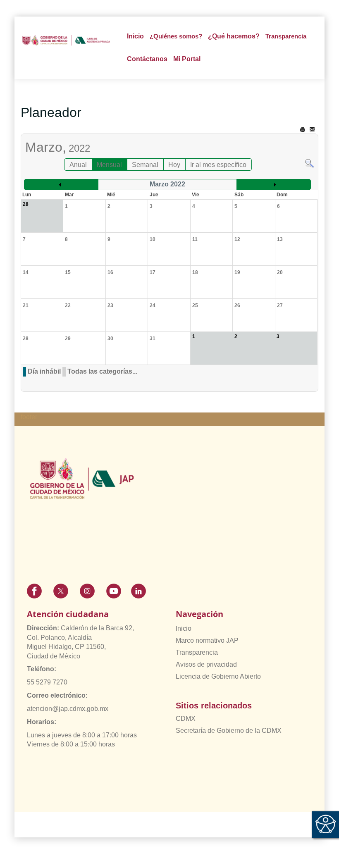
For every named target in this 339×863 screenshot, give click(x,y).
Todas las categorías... (102, 371)
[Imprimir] (302, 129)
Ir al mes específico (218, 164)
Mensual (109, 164)
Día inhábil (44, 371)
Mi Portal (187, 58)
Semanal (145, 164)
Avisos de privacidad (206, 664)
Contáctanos (147, 58)
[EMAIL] (312, 129)
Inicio (135, 36)
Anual (78, 164)
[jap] (66, 40)
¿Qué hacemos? (234, 36)
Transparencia (197, 652)
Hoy (174, 164)
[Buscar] (309, 162)
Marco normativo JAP (207, 640)
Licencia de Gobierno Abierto (218, 676)
